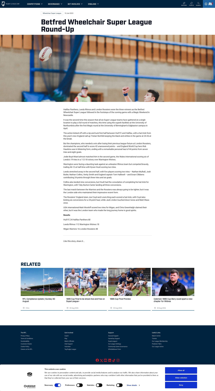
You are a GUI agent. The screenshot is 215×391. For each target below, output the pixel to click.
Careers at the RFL (26, 349)
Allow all (181, 370)
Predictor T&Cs (156, 344)
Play (65, 338)
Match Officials (69, 341)
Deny (181, 385)
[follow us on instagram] (118, 361)
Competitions (33, 4)
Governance (54, 4)
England (92, 4)
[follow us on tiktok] (114, 361)
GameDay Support (114, 338)
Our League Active (157, 346)
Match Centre (156, 336)
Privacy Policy (25, 336)
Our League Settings (114, 344)
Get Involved (74, 4)
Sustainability (25, 341)
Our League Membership (160, 341)
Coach (66, 336)
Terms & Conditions (27, 338)
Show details (132, 385)
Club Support (68, 344)
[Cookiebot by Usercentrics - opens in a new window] (30, 386)
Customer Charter (26, 344)
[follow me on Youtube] (105, 361)
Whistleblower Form (114, 349)
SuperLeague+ (112, 341)
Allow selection (181, 378)
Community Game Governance (117, 346)
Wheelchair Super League (52, 13)
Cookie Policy (25, 346)
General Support (113, 336)
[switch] (79, 385)
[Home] (3, 4)
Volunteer (67, 346)
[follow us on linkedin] (110, 361)
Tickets (154, 338)
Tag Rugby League (70, 349)
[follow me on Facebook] (97, 361)
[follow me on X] (101, 361)
